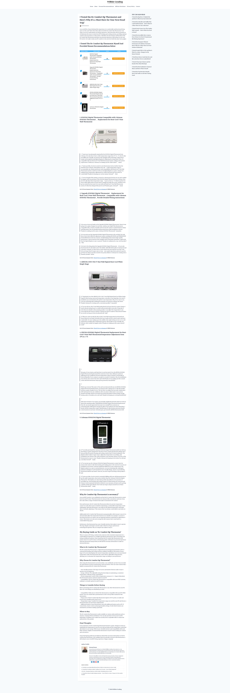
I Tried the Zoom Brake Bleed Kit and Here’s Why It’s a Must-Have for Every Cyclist (99, 667)
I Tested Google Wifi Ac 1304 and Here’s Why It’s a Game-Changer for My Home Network (142, 52)
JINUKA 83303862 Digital (90, 332)
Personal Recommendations (106, 6)
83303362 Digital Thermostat (92, 117)
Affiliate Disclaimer (120, 6)
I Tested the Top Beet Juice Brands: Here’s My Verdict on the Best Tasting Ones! (141, 73)
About (95, 6)
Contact (138, 6)
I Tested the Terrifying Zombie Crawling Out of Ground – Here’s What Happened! (99, 669)
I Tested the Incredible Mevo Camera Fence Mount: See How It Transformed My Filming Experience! (142, 37)
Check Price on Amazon (118, 58)
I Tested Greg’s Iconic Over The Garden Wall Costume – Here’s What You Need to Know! (142, 30)
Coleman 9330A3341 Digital (91, 417)
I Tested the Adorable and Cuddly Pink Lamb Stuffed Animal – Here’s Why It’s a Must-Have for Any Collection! (142, 23)
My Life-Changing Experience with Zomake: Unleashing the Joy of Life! (97, 671)
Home (91, 6)
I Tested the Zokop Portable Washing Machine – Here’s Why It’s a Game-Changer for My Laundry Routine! (102, 674)
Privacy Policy (131, 6)
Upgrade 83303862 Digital (90, 193)
